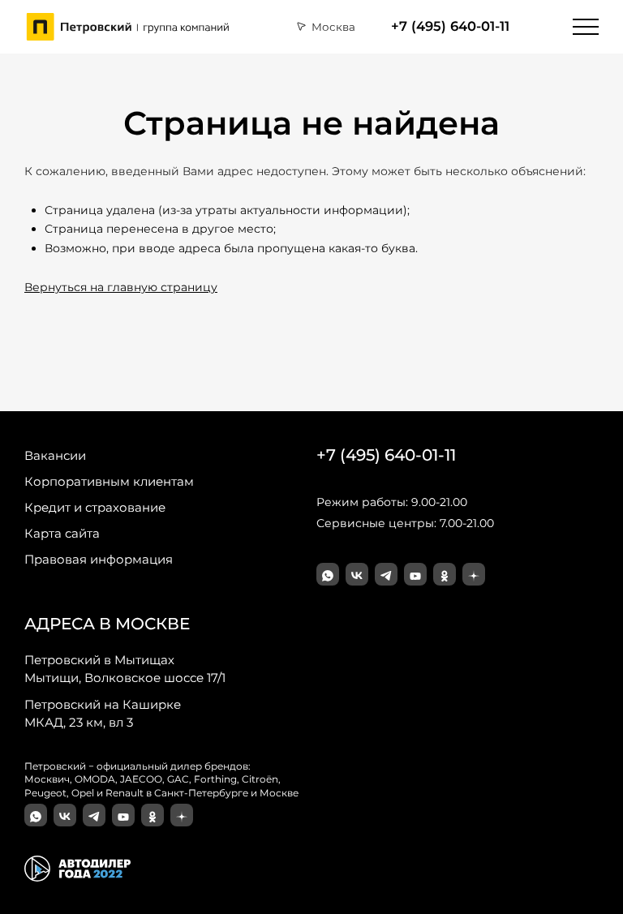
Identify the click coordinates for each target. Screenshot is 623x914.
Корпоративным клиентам (109, 481)
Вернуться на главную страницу (120, 287)
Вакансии (55, 455)
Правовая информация (98, 559)
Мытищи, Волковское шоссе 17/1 (125, 668)
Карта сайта (62, 533)
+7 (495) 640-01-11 (450, 26)
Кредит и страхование (94, 507)
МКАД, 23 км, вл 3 (102, 713)
